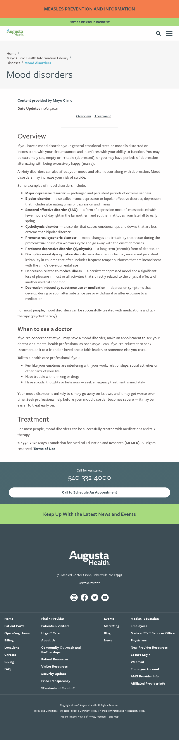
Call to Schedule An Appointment (89, 492)
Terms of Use (44, 448)
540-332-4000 (89, 477)
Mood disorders (37, 62)
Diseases (13, 62)
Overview (83, 116)
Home (11, 53)
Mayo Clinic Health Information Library (37, 58)
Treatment (103, 116)
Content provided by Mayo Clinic (44, 100)
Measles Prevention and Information (89, 8)
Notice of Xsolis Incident (90, 22)
